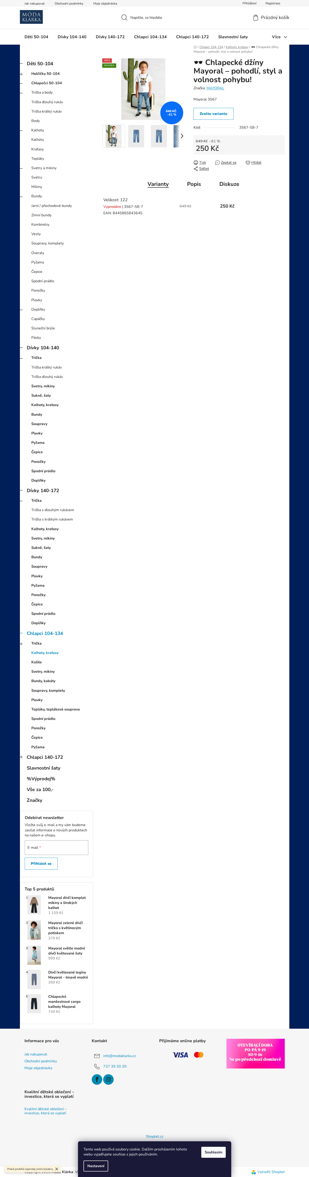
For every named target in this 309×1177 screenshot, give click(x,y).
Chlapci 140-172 (45, 757)
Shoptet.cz (154, 1136)
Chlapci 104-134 (45, 633)
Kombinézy (40, 224)
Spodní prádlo (42, 281)
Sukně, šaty (41, 395)
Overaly (37, 252)
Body (35, 120)
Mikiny (36, 186)
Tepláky (37, 158)
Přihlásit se (41, 863)
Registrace (273, 3)
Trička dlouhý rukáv (47, 102)
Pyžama (37, 262)
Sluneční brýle (43, 328)
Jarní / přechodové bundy (51, 205)
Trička (36, 357)
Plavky (36, 300)
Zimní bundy (41, 215)
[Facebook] (97, 1079)
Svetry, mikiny (43, 386)
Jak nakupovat (34, 3)
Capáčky (38, 318)
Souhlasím (213, 1152)
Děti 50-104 (40, 63)
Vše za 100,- (40, 789)
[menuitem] (36, 37)
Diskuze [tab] (229, 184)
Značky (34, 800)
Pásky (36, 337)
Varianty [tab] (158, 184)
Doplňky (38, 309)
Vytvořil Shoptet (271, 1171)
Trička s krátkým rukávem (52, 519)
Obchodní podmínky (69, 3)
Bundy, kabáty (43, 680)
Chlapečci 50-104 (46, 83)
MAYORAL (215, 88)
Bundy (36, 196)
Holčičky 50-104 (45, 73)
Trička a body (42, 92)
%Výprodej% (41, 779)
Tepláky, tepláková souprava (55, 709)
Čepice (36, 271)
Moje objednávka (105, 3)
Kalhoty (37, 130)
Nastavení (95, 1166)
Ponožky (38, 290)
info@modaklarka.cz (119, 1055)
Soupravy (39, 423)
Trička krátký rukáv (46, 111)
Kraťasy (37, 149)
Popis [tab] (194, 184)
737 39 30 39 (114, 1066)
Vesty (36, 233)
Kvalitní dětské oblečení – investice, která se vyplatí (45, 1111)
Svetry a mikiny (43, 168)
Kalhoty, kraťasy (45, 404)
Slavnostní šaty (43, 768)
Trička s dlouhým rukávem (52, 510)
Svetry (36, 177)
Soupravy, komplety (47, 243)
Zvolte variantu (213, 113)
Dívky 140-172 (43, 490)
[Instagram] (108, 1079)
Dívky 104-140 (43, 347)
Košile (36, 662)
